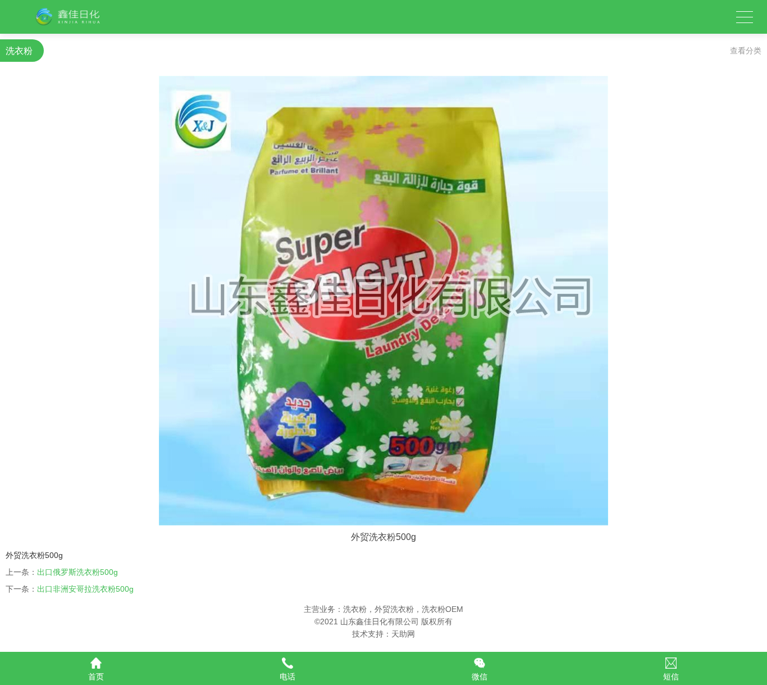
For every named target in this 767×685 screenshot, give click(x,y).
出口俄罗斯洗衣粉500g (77, 572)
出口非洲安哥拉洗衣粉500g (85, 588)
